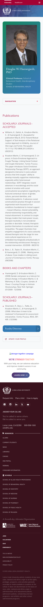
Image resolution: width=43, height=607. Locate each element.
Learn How (19, 375)
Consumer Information (11, 470)
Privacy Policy (7, 565)
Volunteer (7, 540)
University (7, 2)
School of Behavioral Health (18, 87)
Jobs (4, 536)
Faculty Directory (13, 328)
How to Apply (32, 398)
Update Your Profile (17, 339)
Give (4, 543)
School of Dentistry (10, 489)
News (5, 447)
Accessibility (7, 561)
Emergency (7, 547)
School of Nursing (10, 498)
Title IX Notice (7, 553)
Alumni (5, 438)
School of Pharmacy (10, 503)
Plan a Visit (19, 398)
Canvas (5, 456)
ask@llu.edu (8, 428)
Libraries (6, 452)
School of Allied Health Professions (17, 480)
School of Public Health (12, 507)
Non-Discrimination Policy (12, 557)
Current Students (10, 442)
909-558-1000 (30, 425)
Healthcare (18, 2)
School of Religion (10, 512)
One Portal (7, 461)
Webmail (6, 465)
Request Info (8, 398)
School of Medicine (10, 494)
